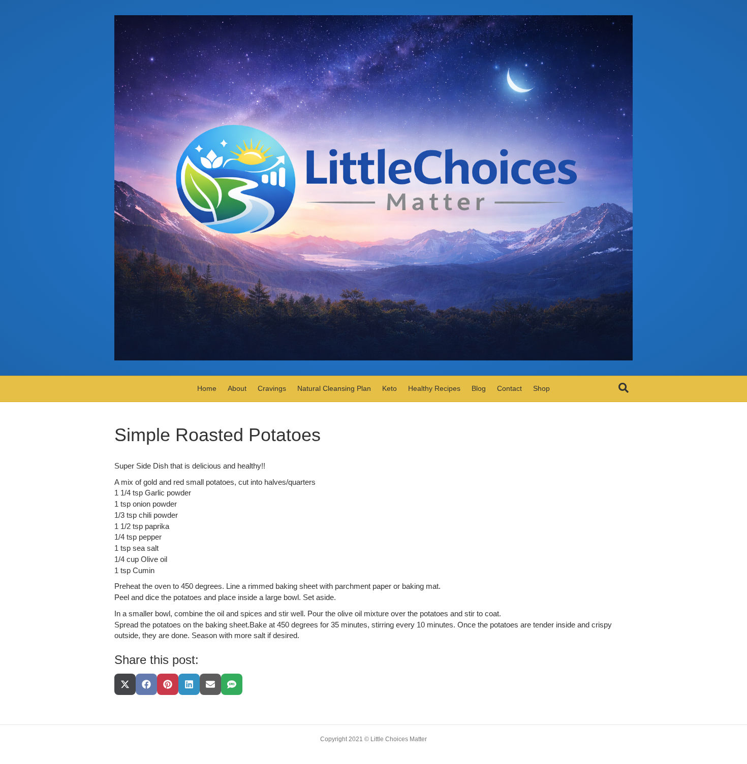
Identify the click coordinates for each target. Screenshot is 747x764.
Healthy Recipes (434, 388)
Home (206, 388)
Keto (389, 388)
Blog (479, 388)
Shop (541, 388)
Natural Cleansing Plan (334, 388)
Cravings (272, 388)
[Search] (623, 388)
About (237, 388)
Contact (509, 388)
